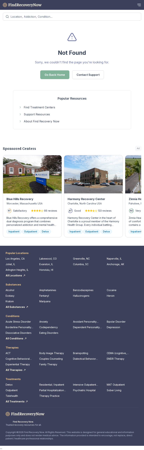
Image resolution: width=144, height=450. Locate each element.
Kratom (10, 301)
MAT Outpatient (116, 384)
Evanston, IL (46, 264)
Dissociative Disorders (18, 332)
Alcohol (10, 290)
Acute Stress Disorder (18, 321)
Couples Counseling (51, 358)
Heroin (110, 295)
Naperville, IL (114, 258)
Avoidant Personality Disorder (85, 321)
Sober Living (114, 390)
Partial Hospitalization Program (51, 390)
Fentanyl (44, 295)
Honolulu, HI (46, 269)
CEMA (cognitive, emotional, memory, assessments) (118, 353)
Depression (113, 327)
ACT (8, 353)
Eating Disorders (48, 332)
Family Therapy (48, 364)
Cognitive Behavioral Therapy (18, 359)
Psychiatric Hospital (84, 390)
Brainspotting (80, 353)
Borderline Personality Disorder (18, 327)
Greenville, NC (81, 258)
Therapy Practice (49, 395)
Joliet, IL (10, 264)
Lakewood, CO (48, 258)
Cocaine (111, 290)
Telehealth (12, 395)
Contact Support (88, 74)
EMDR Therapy (115, 358)
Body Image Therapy (51, 353)
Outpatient (12, 390)
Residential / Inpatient (51, 384)
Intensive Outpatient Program (84, 384)
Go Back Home (55, 74)
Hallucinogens (81, 295)
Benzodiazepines (83, 290)
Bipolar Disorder (116, 321)
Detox (9, 384)
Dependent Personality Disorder (86, 327)
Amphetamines (47, 290)
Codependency (48, 327)
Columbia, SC (81, 264)
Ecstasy (10, 295)
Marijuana (44, 301)
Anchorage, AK (115, 264)
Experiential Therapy (18, 364)
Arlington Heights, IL (17, 269)
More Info (124, 159)
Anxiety (43, 321)
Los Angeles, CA (15, 258)
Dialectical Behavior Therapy (84, 359)
